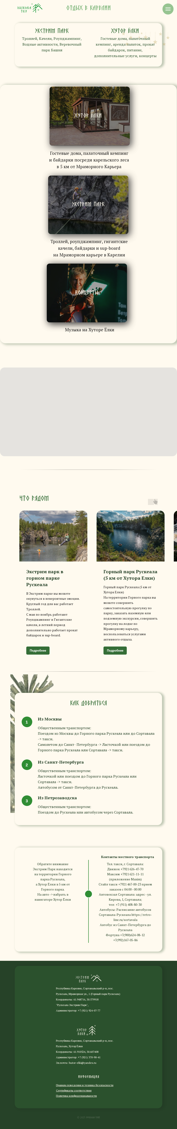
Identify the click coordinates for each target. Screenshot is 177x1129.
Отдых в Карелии (88, 8)
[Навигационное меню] (168, 9)
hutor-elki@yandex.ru (82, 1062)
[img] (30, 8)
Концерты (86, 292)
